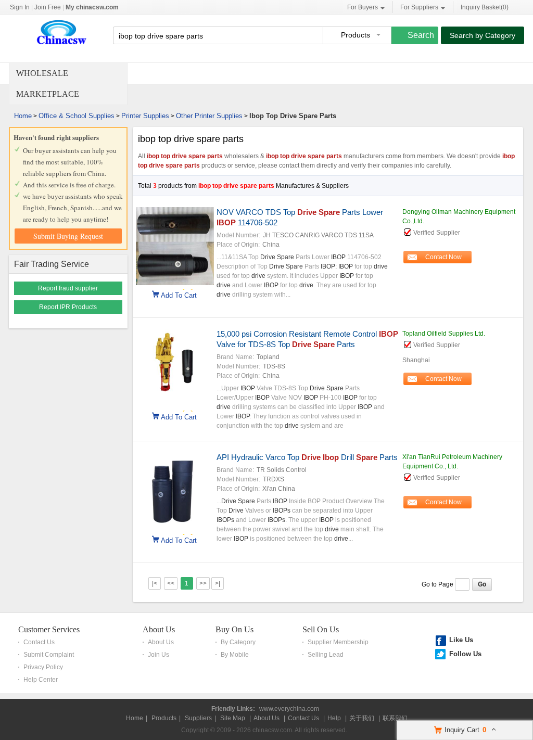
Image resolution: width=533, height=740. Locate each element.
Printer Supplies (145, 116)
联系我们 (395, 718)
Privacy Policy (43, 667)
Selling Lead (326, 654)
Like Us (461, 640)
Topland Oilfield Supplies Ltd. (443, 333)
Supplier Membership (338, 642)
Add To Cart (179, 294)
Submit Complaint (48, 654)
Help (334, 718)
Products (163, 718)
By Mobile (235, 654)
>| (217, 583)
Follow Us (465, 654)
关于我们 (361, 718)
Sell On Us (320, 629)
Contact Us (39, 642)
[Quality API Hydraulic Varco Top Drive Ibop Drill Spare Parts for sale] (175, 528)
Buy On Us (234, 629)
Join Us (158, 654)
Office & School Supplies (77, 116)
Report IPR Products (68, 307)
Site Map (232, 718)
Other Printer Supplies (209, 116)
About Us (159, 629)
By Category (238, 642)
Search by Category (482, 35)
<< (170, 583)
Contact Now (443, 257)
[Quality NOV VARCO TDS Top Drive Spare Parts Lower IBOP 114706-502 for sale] (175, 283)
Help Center (40, 679)
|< (154, 583)
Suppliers (198, 718)
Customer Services (49, 629)
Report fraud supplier (68, 288)
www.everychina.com (289, 708)
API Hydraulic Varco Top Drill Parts (307, 457)
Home (23, 116)
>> (203, 583)
